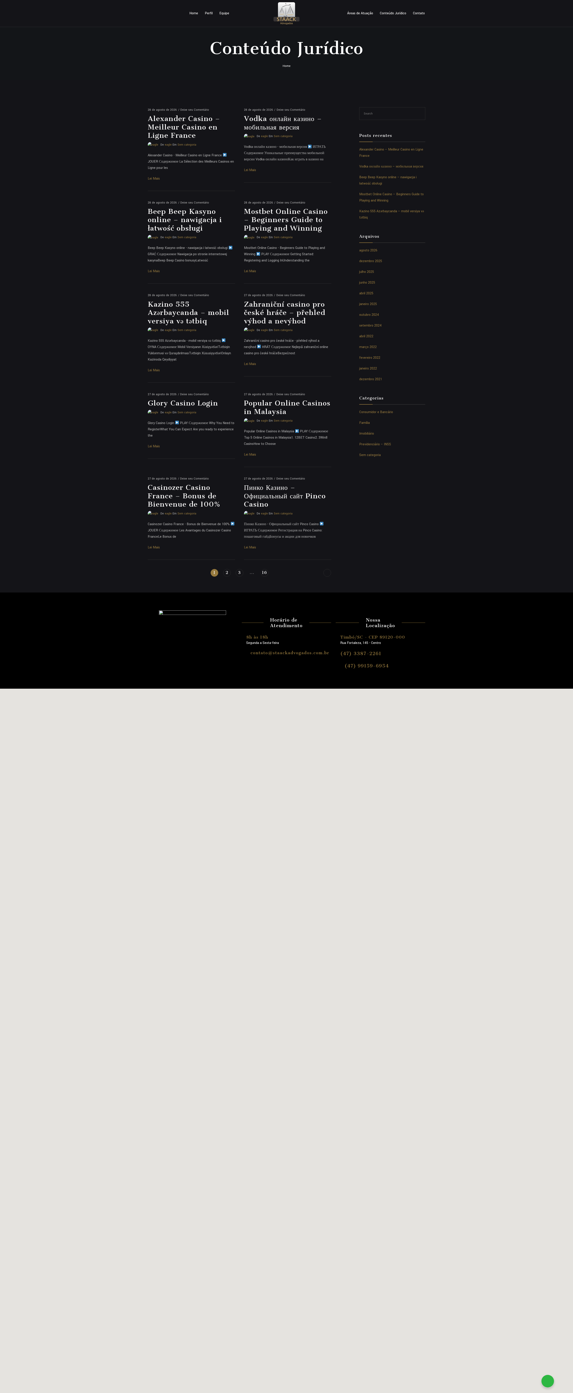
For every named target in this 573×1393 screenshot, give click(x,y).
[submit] (419, 113)
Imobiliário (366, 433)
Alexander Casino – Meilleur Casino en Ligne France (184, 127)
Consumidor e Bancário (376, 412)
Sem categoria (186, 145)
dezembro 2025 (370, 261)
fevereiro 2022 (369, 357)
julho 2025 (366, 272)
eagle (168, 145)
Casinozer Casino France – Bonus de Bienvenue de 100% (184, 495)
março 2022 (368, 347)
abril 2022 (366, 336)
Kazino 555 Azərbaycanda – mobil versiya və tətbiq (188, 312)
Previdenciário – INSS (375, 444)
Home (193, 13)
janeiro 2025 (368, 304)
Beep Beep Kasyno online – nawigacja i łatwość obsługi (185, 219)
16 (264, 572)
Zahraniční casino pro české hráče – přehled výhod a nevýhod (284, 312)
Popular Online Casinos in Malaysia (287, 407)
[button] (286, 1138)
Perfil (209, 13)
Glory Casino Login (183, 403)
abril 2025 (366, 293)
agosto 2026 (368, 250)
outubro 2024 (369, 314)
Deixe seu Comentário (194, 110)
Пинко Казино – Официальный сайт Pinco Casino (285, 495)
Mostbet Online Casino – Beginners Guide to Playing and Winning (286, 219)
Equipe (224, 13)
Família (364, 422)
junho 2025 (367, 282)
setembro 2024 (370, 325)
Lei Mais (154, 178)
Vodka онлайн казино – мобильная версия (283, 122)
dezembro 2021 (370, 379)
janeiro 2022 (368, 368)
